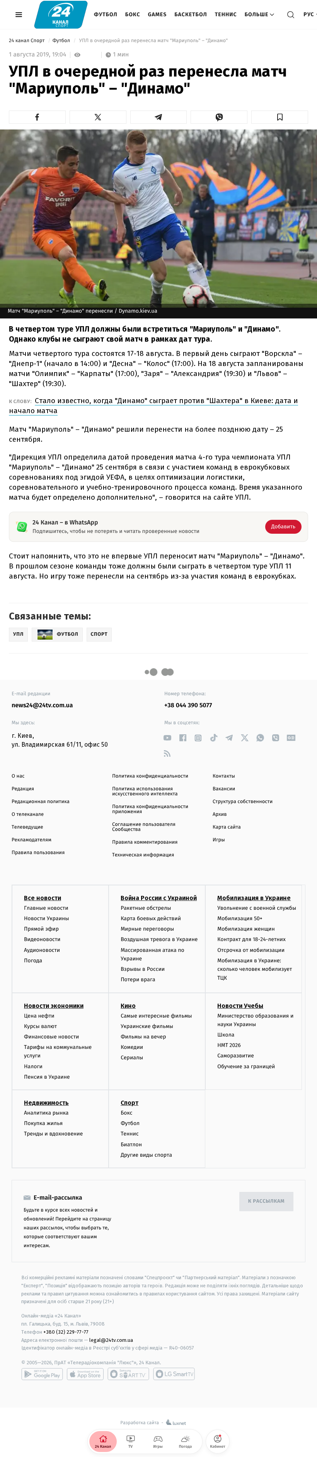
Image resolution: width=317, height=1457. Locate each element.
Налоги (33, 1066)
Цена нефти (39, 1016)
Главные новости (46, 908)
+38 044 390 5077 (188, 705)
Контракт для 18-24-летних (251, 939)
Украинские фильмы (147, 1026)
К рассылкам (266, 1201)
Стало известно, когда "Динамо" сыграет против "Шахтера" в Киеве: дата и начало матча (153, 405)
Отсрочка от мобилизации (251, 950)
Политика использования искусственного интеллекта (145, 791)
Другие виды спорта (146, 1155)
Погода (33, 960)
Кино (128, 1005)
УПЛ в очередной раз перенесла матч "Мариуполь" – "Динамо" (153, 40)
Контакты (224, 776)
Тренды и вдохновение (53, 1133)
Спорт (129, 1102)
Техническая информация (143, 855)
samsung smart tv (174, 1373)
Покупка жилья (43, 1123)
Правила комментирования (144, 842)
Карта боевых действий (151, 918)
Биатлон (131, 1144)
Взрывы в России (143, 969)
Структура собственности (243, 801)
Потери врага (138, 979)
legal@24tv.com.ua (111, 1340)
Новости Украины (46, 918)
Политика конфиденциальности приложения (150, 809)
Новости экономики (54, 1005)
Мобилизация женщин (246, 929)
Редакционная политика (41, 801)
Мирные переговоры (147, 929)
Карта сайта (227, 827)
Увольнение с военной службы (256, 908)
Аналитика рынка (46, 1113)
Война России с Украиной (159, 898)
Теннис (226, 14)
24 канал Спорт (27, 40)
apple (85, 1373)
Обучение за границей (246, 1066)
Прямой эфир (41, 929)
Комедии (132, 1047)
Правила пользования (38, 852)
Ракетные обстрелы (146, 908)
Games (157, 14)
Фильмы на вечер (143, 1036)
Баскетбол (190, 14)
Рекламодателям (31, 840)
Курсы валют (40, 1026)
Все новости (42, 898)
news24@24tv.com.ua (42, 705)
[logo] (60, 14)
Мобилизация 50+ (239, 918)
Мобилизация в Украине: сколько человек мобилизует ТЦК (254, 969)
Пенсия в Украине (47, 1077)
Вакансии (224, 788)
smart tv (128, 1373)
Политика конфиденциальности (150, 776)
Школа (225, 1034)
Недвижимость (46, 1102)
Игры (219, 840)
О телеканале (28, 814)
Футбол (106, 14)
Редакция (23, 788)
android (42, 1373)
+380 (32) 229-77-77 (66, 1332)
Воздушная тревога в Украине (159, 939)
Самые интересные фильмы (156, 1016)
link (167, 738)
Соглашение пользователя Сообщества (144, 827)
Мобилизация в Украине (254, 898)
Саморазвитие (235, 1055)
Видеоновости (42, 939)
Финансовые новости (51, 1036)
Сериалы (132, 1057)
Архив (220, 814)
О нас (18, 776)
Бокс (132, 14)
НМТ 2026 (229, 1045)
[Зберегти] (280, 117)
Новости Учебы (240, 1005)
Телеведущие (27, 827)
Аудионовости (42, 950)
